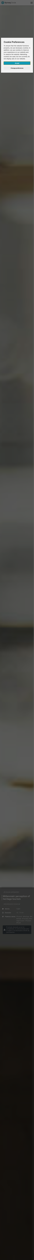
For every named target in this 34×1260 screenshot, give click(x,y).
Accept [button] (17, 63)
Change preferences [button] (17, 68)
